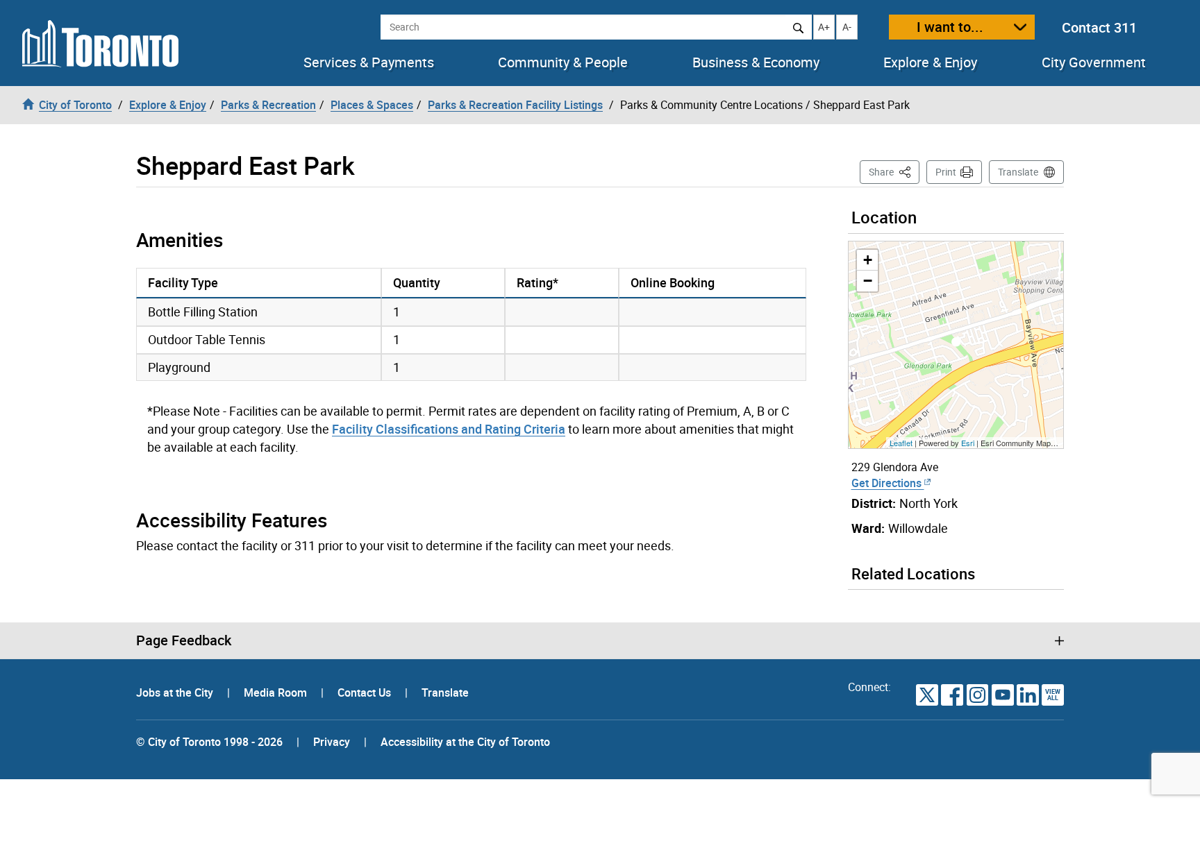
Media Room (277, 692)
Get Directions (887, 483)
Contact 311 (1099, 27)
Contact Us (366, 692)
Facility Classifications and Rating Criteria (448, 428)
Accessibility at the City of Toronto (465, 741)
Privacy (331, 741)
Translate (1018, 171)
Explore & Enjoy (930, 62)
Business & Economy (755, 62)
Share (894, 171)
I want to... (950, 26)
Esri (967, 442)
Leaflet (901, 442)
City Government (1094, 62)
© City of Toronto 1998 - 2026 (209, 741)
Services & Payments (368, 62)
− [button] (867, 280)
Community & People (563, 62)
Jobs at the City (176, 692)
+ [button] (867, 260)
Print (945, 171)
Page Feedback (183, 640)
